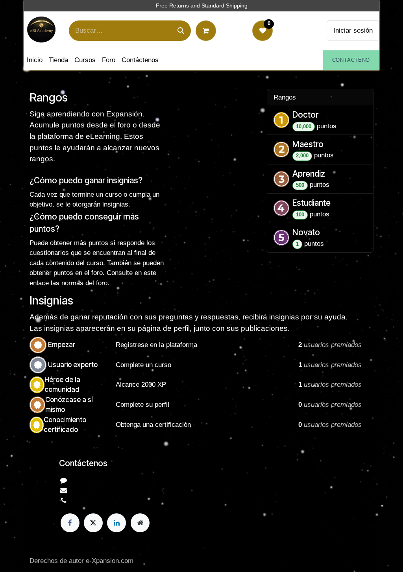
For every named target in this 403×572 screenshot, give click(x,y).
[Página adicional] (140, 522)
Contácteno (351, 60)
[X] (93, 522)
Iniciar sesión (353, 30)
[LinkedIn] (116, 522)
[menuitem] (35, 60)
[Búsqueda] (181, 30)
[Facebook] (70, 522)
